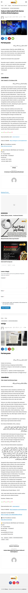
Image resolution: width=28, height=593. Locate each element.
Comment (3, 278)
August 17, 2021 (8, 16)
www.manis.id (16, 137)
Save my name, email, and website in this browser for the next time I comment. (15, 303)
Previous (4, 265)
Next (9, 265)
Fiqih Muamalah (5, 8)
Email (2, 296)
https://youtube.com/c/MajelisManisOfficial (11, 514)
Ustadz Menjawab (14, 8)
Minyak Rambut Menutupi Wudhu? (10, 238)
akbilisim (24, 589)
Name (3, 290)
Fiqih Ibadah (4, 213)
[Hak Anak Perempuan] (14, 250)
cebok (10, 537)
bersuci (6, 537)
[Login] (26, 2)
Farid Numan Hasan (18, 537)
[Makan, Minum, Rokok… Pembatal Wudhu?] (14, 204)
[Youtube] (14, 582)
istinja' (3, 539)
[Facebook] (10, 582)
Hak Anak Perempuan (6, 261)
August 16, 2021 (8, 327)
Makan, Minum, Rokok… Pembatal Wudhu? (12, 215)
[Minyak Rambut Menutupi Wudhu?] (14, 227)
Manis (6, 589)
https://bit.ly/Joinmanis (6, 146)
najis (7, 539)
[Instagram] (17, 582)
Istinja (3, 323)
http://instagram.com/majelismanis (18, 140)
